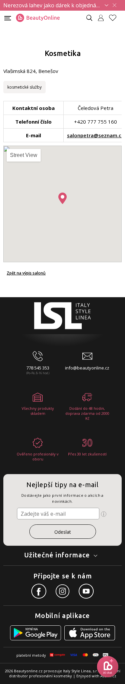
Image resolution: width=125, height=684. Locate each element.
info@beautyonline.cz (87, 368)
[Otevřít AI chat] (107, 666)
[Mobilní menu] (7, 17)
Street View (23, 155)
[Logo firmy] (38, 18)
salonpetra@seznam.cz (95, 135)
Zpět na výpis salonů (26, 273)
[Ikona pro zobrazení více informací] (103, 514)
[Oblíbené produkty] (115, 18)
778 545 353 (37, 368)
